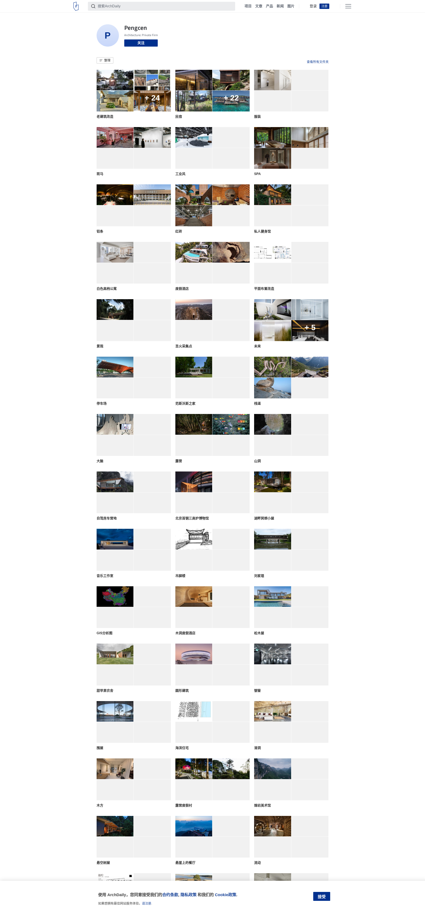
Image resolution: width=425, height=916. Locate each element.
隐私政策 (188, 894)
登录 (313, 6)
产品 (269, 6)
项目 (248, 6)
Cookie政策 (225, 894)
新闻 (280, 6)
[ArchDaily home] (76, 6)
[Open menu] (348, 6)
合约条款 (170, 894)
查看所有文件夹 (318, 61)
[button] (105, 60)
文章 (258, 6)
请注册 (146, 903)
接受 (322, 897)
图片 (290, 6)
